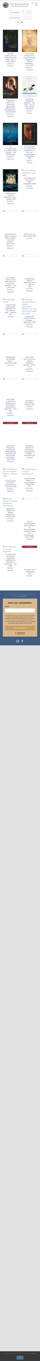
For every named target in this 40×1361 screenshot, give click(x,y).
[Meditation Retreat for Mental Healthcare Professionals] (10, 499)
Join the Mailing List (20, 628)
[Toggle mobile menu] (36, 3)
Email (7, 606)
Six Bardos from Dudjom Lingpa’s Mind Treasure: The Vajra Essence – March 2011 (10, 239)
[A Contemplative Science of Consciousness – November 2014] (29, 469)
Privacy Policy (24, 595)
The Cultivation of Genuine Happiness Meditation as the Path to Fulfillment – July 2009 (10, 560)
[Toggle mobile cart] (36, 5)
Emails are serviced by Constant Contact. (21, 622)
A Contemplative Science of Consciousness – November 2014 (29, 481)
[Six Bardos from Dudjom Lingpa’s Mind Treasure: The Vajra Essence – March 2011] (10, 211)
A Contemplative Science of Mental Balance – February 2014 (10, 483)
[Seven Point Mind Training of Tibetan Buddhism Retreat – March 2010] (29, 334)
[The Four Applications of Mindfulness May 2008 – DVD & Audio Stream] (10, 31)
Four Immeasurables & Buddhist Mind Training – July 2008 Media (10, 151)
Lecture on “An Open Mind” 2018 (29, 235)
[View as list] (21, 22)
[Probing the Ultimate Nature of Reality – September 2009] (29, 300)
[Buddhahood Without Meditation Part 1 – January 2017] (10, 170)
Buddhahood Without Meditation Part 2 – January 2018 (29, 282)
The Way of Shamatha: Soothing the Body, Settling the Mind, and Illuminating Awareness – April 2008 (10, 452)
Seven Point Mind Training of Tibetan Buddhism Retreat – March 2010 (29, 362)
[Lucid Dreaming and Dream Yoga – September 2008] (29, 170)
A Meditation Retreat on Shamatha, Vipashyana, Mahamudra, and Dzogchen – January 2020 (10, 106)
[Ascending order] (29, 12)
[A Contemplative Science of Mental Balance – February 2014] (10, 469)
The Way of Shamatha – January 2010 (29, 403)
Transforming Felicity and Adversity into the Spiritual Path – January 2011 (10, 310)
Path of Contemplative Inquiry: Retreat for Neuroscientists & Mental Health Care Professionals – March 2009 (30, 529)
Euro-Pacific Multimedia (20, 596)
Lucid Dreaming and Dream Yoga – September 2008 (29, 181)
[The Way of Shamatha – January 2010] (29, 379)
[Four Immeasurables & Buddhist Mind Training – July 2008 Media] (10, 124)
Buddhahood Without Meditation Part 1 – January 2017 (10, 196)
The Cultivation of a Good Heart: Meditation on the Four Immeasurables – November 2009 (29, 152)
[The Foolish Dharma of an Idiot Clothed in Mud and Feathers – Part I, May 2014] (10, 256)
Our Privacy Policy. (28, 623)
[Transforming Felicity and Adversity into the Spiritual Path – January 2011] (10, 300)
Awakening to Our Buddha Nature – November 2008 (10, 360)
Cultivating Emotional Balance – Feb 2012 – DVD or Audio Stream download (29, 104)
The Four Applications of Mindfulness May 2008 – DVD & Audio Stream (10, 57)
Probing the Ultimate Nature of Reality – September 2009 (29, 319)
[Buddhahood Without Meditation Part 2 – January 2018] (29, 256)
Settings (33, 1353)
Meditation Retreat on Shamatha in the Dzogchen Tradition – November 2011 (29, 450)
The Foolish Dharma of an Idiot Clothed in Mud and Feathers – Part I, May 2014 (10, 282)
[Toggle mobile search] (32, 3)
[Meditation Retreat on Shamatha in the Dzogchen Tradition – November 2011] (29, 423)
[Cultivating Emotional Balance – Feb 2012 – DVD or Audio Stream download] (29, 77)
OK (20, 1357)
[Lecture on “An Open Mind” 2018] (29, 211)
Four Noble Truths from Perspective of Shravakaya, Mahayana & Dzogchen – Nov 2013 (10, 405)
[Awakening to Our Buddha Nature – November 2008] (10, 334)
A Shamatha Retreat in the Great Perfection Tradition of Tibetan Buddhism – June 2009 (30, 59)
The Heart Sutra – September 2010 (29, 572)
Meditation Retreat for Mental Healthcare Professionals (10, 512)
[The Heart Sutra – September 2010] (29, 547)
